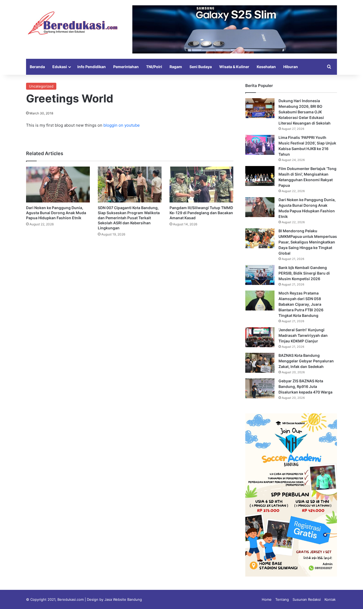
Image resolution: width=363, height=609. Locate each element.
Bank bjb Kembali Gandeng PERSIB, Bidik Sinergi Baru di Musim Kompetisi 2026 (304, 273)
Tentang (282, 599)
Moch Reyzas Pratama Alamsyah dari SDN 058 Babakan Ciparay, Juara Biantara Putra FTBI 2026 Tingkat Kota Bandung (300, 304)
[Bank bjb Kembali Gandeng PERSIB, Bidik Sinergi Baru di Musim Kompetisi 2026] (260, 275)
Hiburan (290, 66)
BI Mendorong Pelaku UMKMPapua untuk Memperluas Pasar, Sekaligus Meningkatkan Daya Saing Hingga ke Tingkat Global (307, 242)
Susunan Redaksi (307, 599)
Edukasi (59, 66)
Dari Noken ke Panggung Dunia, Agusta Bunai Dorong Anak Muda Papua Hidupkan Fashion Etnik (56, 212)
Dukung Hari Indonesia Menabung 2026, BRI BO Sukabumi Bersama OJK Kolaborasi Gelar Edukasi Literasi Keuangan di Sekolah (304, 111)
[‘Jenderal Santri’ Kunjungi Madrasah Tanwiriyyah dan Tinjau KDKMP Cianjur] (260, 337)
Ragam (176, 66)
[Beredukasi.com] (72, 23)
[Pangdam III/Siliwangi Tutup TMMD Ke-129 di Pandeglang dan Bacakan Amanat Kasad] (201, 184)
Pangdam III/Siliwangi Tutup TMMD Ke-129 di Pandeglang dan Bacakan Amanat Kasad (201, 212)
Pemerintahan (126, 66)
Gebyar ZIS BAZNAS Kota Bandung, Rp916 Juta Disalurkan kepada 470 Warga (305, 386)
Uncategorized (41, 86)
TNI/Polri (154, 66)
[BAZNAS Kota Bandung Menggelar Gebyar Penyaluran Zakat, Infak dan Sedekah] (260, 363)
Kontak (330, 599)
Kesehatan (266, 66)
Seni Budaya (200, 66)
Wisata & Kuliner (234, 66)
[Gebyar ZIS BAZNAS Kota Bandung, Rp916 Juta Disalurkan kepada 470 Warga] (260, 388)
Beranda (37, 66)
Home (267, 599)
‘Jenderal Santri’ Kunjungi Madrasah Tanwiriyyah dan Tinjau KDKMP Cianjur (303, 335)
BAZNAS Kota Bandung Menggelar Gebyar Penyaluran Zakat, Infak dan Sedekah (306, 361)
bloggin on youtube (121, 125)
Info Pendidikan (91, 66)
